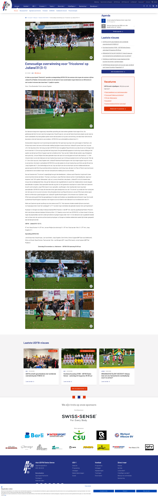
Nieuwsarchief (24, 10)
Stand (74, 475)
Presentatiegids (73, 10)
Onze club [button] (61, 6)
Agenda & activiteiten (35, 10)
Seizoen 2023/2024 (44, 17)
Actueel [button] (16, 6)
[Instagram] (144, 6)
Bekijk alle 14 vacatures (117, 109)
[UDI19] (6, 6)
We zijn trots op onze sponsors (79, 404)
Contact (148, 2)
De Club (120, 468)
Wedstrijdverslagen (78, 473)
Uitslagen (75, 470)
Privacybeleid (88, 485)
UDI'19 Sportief (125, 2)
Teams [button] (52, 6)
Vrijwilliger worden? (124, 473)
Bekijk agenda (117, 31)
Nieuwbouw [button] (93, 6)
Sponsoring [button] (82, 6)
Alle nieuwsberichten (117, 71)
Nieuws (16, 10)
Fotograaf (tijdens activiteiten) (114, 95)
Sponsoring (121, 478)
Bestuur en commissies (125, 475)
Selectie (74, 465)
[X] (150, 6)
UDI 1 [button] (33, 6)
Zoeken (155, 2)
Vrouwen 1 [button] (42, 6)
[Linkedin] (156, 6)
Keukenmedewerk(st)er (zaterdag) (115, 103)
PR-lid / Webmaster (111, 98)
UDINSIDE (52, 10)
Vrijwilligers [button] (71, 6)
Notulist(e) (108, 101)
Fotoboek (45, 10)
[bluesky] (153, 6)
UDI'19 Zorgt (117, 2)
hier (5, 495)
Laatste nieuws (110, 37)
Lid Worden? (134, 2)
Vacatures (141, 2)
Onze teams (98, 475)
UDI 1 (33, 73)
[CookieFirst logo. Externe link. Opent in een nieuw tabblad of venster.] (1, 487)
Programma (76, 468)
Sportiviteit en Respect (106, 2)
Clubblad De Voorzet (61, 10)
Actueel (30, 17)
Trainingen (98, 473)
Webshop (96, 2)
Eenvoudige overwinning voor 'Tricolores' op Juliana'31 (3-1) (64, 17)
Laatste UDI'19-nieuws (36, 342)
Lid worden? (121, 470)
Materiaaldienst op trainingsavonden (116, 92)
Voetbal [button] (25, 6)
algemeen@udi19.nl (41, 465)
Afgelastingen (99, 470)
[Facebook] (147, 6)
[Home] (25, 17)
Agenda (105, 15)
